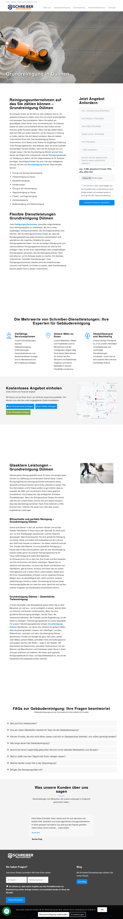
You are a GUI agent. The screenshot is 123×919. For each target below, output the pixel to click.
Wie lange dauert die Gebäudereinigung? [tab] (30, 743)
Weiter (108, 473)
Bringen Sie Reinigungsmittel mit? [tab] (26, 769)
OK (102, 909)
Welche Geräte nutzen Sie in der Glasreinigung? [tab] (33, 762)
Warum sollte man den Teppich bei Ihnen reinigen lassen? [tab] (38, 756)
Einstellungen (77, 914)
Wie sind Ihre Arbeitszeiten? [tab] (23, 723)
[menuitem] (46, 7)
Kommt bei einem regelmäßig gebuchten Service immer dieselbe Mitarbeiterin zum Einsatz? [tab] (54, 749)
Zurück (85, 473)
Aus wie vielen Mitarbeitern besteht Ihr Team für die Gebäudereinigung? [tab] (44, 729)
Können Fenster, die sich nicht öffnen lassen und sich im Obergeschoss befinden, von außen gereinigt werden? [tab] (63, 736)
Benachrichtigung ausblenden (53, 914)
